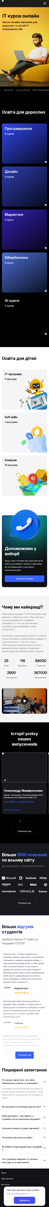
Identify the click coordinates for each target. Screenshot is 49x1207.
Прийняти (24, 1200)
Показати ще (24, 831)
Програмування (38, 90)
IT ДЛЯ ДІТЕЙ (19, 90)
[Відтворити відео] (24, 701)
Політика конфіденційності (17, 1194)
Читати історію (11, 810)
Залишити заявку (24, 578)
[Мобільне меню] (45, 3)
